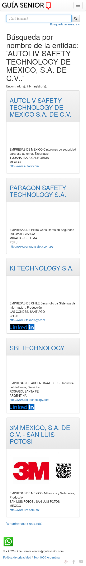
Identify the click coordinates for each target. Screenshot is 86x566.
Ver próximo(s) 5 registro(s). (24, 523)
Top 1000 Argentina (47, 557)
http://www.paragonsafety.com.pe (31, 246)
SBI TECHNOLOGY (37, 347)
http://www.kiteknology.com (27, 320)
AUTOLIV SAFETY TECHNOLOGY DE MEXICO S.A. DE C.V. (40, 107)
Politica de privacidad (17, 557)
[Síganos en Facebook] (73, 561)
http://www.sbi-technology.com (29, 400)
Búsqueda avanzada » (65, 24)
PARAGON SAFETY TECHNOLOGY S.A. (38, 191)
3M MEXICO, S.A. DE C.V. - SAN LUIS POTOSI (40, 434)
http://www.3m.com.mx (24, 510)
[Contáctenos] (81, 561)
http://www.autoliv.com (24, 166)
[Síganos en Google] (66, 561)
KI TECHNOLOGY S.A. (42, 267)
